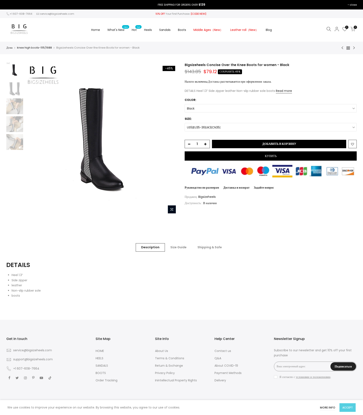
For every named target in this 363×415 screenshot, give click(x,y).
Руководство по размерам (202, 187)
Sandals (165, 30)
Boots (182, 30)
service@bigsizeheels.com (57, 14)
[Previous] (33, 139)
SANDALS (102, 365)
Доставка (214, 81)
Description (150, 247)
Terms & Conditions (169, 358)
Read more (284, 91)
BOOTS (101, 373)
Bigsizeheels (207, 197)
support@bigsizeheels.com (33, 359)
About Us (161, 351)
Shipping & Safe (209, 247)
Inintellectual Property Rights (176, 380)
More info (327, 408)
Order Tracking (106, 380)
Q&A (217, 358)
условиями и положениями (313, 377)
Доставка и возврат (236, 187)
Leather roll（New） (244, 30)
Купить (271, 156)
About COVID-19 (226, 365)
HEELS (99, 358)
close (353, 5)
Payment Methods (228, 373)
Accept (347, 407)
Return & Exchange (169, 365)
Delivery (220, 380)
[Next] (171, 139)
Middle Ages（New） (208, 30)
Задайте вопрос (264, 187)
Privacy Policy (165, 373)
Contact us (222, 351)
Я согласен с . (305, 377)
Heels (148, 30)
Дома (9, 48)
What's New (117, 29)
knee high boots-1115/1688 (34, 48)
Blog (269, 30)
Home (95, 30)
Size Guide (178, 247)
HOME (100, 351)
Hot (136, 29)
